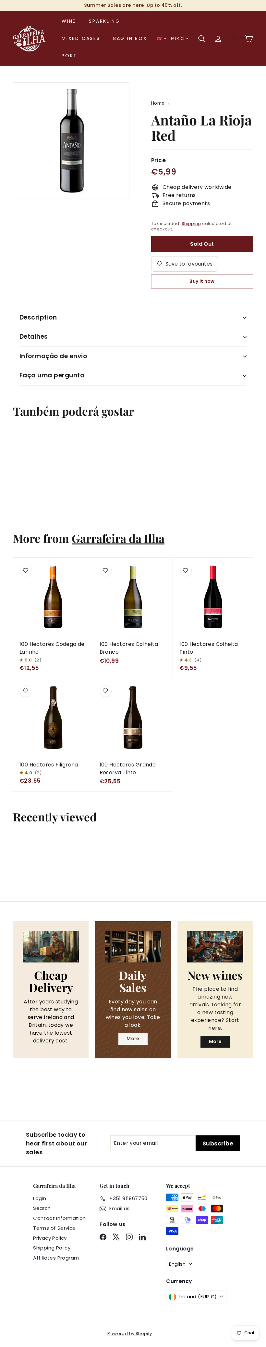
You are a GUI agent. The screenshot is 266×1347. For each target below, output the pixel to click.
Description (38, 317)
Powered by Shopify (129, 1333)
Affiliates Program (56, 1257)
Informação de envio (53, 356)
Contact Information (59, 1218)
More (133, 1038)
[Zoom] (71, 141)
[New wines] (215, 946)
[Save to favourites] (23, 441)
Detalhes (33, 336)
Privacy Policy (50, 1238)
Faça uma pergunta (51, 375)
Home (158, 103)
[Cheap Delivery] (51, 946)
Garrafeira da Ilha (118, 538)
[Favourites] (233, 38)
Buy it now (202, 281)
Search (42, 1208)
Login (39, 1198)
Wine (69, 21)
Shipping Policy (51, 1247)
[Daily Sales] (133, 946)
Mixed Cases (81, 38)
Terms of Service (54, 1227)
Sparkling (104, 21)
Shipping (191, 223)
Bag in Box (130, 38)
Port (69, 55)
